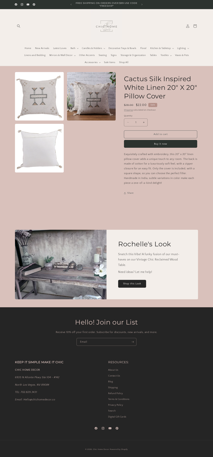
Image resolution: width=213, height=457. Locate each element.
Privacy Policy (115, 405)
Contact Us (114, 375)
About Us (113, 370)
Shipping (128, 110)
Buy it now (160, 143)
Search (112, 411)
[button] (18, 26)
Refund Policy (115, 393)
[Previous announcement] (71, 4)
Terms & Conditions (118, 399)
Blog (110, 381)
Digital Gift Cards (117, 416)
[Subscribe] (132, 342)
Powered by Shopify (119, 449)
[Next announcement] (142, 4)
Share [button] (130, 193)
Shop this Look (132, 283)
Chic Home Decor (101, 449)
